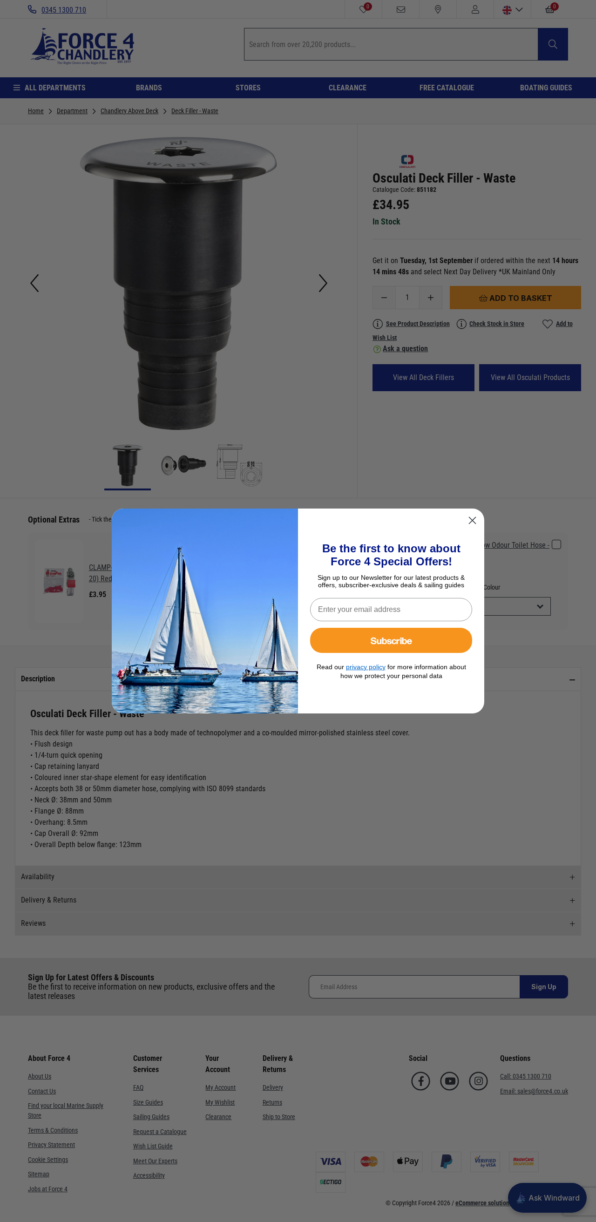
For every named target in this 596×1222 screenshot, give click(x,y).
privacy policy (366, 667)
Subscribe (391, 640)
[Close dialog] (472, 520)
